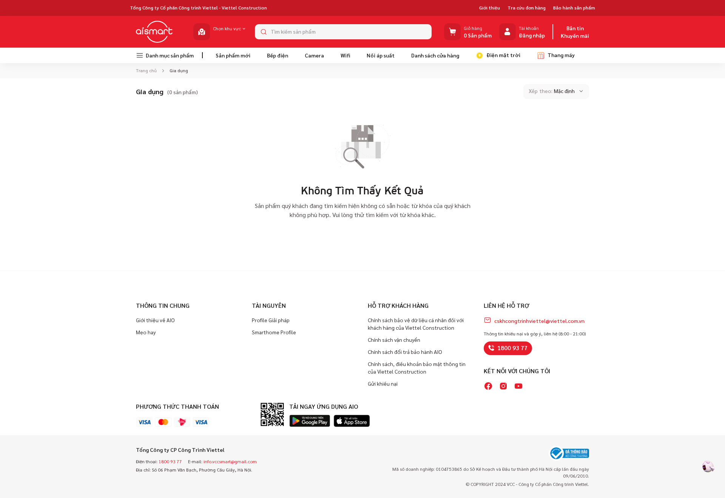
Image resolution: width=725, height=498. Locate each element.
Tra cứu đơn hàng (527, 8)
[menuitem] (166, 55)
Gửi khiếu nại (383, 383)
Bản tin (575, 28)
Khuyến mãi (575, 35)
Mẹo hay (146, 332)
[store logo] (154, 31)
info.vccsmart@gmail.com (230, 461)
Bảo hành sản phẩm (574, 8)
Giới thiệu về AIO (155, 319)
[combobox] (343, 31)
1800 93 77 (512, 348)
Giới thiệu (489, 8)
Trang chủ (147, 70)
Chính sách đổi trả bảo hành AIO (405, 351)
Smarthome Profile (274, 332)
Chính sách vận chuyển (394, 339)
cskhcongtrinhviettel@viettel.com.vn (539, 320)
